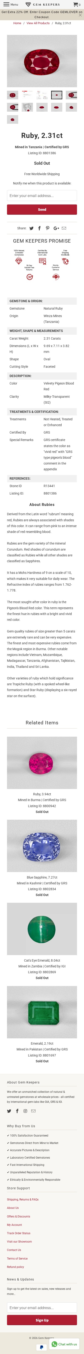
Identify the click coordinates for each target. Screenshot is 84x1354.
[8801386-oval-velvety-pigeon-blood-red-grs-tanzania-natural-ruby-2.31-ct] (42, 61)
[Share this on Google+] (55, 228)
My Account (14, 1225)
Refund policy (15, 1267)
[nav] (11, 4)
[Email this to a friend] (63, 228)
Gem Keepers (46, 1338)
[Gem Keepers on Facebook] (17, 1111)
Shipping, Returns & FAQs (22, 1199)
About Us (13, 1208)
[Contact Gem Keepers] (33, 1111)
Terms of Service (17, 1258)
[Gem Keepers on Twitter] (9, 1111)
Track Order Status (18, 1233)
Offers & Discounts (18, 1216)
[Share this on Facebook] (38, 228)
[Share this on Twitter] (31, 228)
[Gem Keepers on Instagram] (25, 1111)
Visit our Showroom (19, 1241)
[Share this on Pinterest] (47, 228)
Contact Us (14, 1250)
